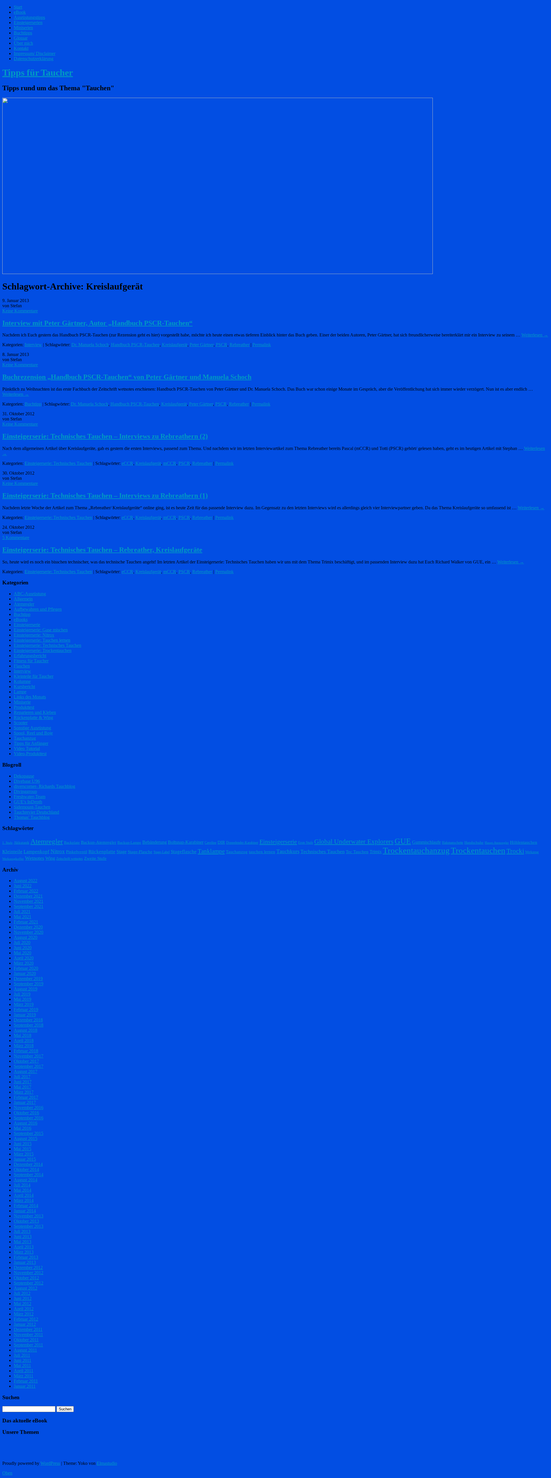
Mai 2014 (22, 1190)
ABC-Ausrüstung (30, 593)
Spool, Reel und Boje (33, 733)
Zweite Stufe (95, 858)
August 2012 (25, 1288)
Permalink (262, 344)
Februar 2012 (26, 1319)
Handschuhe (474, 842)
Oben (7, 1473)
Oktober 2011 (26, 1339)
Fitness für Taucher (31, 660)
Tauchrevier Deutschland (36, 812)
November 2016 (28, 1107)
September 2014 (28, 1174)
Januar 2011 (25, 1386)
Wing (50, 858)
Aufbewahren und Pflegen (38, 609)
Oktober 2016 (26, 1112)
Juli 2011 (22, 1355)
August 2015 (25, 1138)
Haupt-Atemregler (497, 842)
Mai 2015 (22, 1148)
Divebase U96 (27, 781)
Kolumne (22, 681)
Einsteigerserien (28, 22)
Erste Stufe (305, 843)
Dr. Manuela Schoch (90, 344)
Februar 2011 (26, 1381)
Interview (33, 344)
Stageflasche (184, 851)
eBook (20, 12)
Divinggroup (25, 791)
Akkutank (21, 842)
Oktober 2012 (26, 1277)
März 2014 (24, 1200)
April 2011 (23, 1370)
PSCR (221, 344)
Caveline (210, 843)
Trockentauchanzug (416, 850)
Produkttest (24, 707)
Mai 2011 (22, 1365)
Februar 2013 (26, 1257)
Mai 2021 (22, 916)
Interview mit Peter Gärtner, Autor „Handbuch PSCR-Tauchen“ (97, 323)
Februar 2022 (26, 890)
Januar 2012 (25, 1324)
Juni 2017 (23, 1081)
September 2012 (28, 1283)
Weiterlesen (534, 334)
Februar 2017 (26, 1097)
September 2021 (28, 906)
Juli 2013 (22, 1231)
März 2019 (24, 1004)
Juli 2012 (22, 1293)
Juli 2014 (22, 1185)
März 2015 (24, 1154)
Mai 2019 (22, 999)
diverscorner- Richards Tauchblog (44, 786)
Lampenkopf (36, 851)
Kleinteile (12, 851)
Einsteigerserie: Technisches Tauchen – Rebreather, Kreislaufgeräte (102, 549)
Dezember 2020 (28, 927)
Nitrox (58, 851)
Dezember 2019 (28, 978)
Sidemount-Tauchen (32, 806)
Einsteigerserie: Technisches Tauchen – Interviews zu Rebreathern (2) (105, 436)
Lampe (20, 691)
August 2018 (25, 1030)
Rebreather (239, 344)
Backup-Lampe (129, 842)
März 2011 (23, 1375)
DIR (221, 842)
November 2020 (28, 932)
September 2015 (28, 1133)
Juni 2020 (23, 947)
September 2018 (28, 1025)
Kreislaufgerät (174, 344)
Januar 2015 (25, 1159)
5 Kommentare (15, 537)
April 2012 (24, 1308)
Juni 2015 (23, 1143)
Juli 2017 (22, 1076)
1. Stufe (7, 842)
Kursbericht (24, 686)
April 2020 (24, 958)
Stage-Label (162, 852)
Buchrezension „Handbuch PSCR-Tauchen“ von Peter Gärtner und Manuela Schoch (126, 377)
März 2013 (24, 1252)
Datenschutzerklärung (33, 58)
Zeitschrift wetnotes (69, 859)
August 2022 (25, 880)
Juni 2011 (22, 1360)
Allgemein (23, 598)
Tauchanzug (25, 738)
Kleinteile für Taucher (33, 676)
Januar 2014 (25, 1210)
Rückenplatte (101, 851)
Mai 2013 (22, 1241)
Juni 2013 (23, 1236)
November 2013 (28, 1215)
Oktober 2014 (26, 1169)
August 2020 (25, 937)
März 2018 (24, 1045)
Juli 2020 (22, 942)
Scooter (21, 722)
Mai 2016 (22, 1128)
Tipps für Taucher (37, 72)
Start (18, 7)
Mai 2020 (22, 952)
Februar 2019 (26, 1009)
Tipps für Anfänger (31, 743)
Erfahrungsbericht (30, 655)
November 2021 (28, 901)
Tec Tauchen (357, 851)
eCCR (127, 463)
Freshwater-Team (29, 796)
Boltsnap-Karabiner (185, 842)
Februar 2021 (26, 921)
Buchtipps (23, 32)
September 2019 (28, 983)
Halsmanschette (452, 843)
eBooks (21, 619)
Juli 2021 (22, 911)
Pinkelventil (76, 851)
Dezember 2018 (28, 1019)
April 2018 (24, 1040)
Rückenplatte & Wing (33, 717)
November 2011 (28, 1334)
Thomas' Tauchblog (32, 817)
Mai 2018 (22, 1035)
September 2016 (28, 1117)
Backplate (72, 842)
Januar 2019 (25, 1014)
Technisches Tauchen (322, 851)
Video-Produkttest (30, 753)
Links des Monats (30, 696)
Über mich (23, 43)
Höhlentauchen (523, 842)
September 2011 (28, 1344)
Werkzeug (532, 852)
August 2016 (25, 1123)
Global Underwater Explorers (353, 841)
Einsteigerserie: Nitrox (34, 635)
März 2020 (24, 963)
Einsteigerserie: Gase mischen (41, 629)
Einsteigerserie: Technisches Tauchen (58, 463)
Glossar (21, 38)
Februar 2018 (26, 1050)
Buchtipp (33, 404)
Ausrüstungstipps (29, 17)
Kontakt (21, 48)
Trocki (515, 851)
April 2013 (24, 1246)
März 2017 (24, 1092)
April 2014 (24, 1195)
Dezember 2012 (28, 1267)
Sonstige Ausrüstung (32, 727)
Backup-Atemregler (98, 842)
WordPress (50, 1463)
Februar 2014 (26, 1205)
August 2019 (25, 988)
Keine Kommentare (20, 310)
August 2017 (25, 1071)
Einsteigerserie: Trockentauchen (42, 650)
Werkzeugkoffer (13, 858)
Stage (122, 851)
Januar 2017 (25, 1102)
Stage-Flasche (140, 851)
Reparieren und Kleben (35, 712)
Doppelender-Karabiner (242, 843)
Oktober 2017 (26, 1061)
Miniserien (23, 27)
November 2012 (28, 1272)
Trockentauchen (478, 850)
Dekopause (24, 776)
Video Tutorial (27, 748)
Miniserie (22, 702)
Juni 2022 (23, 885)
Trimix (376, 851)
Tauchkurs (287, 851)
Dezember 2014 (28, 1164)
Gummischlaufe (426, 842)
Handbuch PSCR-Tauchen (135, 344)
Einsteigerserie (27, 624)
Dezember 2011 (28, 1329)
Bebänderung (154, 842)
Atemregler (24, 604)
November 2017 (28, 1056)
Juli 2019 (22, 994)
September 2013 (28, 1226)
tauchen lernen (262, 851)
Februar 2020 (26, 968)
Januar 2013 (25, 1262)
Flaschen (22, 665)
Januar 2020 (25, 973)
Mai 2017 (22, 1086)
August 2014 (25, 1179)
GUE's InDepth (28, 801)
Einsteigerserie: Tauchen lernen (42, 640)
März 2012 (24, 1313)
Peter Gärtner (202, 344)
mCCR (169, 463)
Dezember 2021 (28, 896)
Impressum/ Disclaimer (34, 53)
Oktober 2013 (26, 1221)
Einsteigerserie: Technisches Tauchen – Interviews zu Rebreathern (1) (105, 495)
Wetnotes (34, 858)
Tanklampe (211, 851)
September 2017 (28, 1066)
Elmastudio (107, 1463)
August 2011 (25, 1350)
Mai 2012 (22, 1303)
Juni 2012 (23, 1298)
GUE (403, 841)
